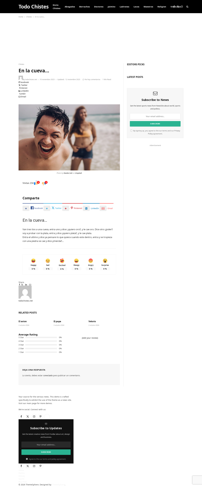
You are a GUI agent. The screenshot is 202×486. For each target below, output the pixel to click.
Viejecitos (176, 6)
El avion (23, 321)
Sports (21, 479)
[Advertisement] (101, 40)
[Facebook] (9, 187)
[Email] (9, 196)
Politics (22, 473)
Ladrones (124, 6)
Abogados (70, 6)
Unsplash (78, 173)
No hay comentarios (92, 79)
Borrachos (84, 6)
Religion (161, 6)
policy (54, 459)
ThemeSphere (58, 484)
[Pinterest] (9, 194)
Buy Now (23, 481)
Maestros (148, 6)
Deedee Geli (68, 173)
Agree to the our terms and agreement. (47, 459)
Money (22, 476)
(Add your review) (90, 338)
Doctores (98, 6)
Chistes (29, 17)
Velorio (92, 321)
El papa (57, 321)
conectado (48, 375)
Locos (136, 6)
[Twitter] (9, 189)
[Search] (187, 7)
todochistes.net (31, 79)
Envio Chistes (56, 7)
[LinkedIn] (9, 191)
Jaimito (111, 6)
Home (21, 17)
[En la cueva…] (69, 137)
